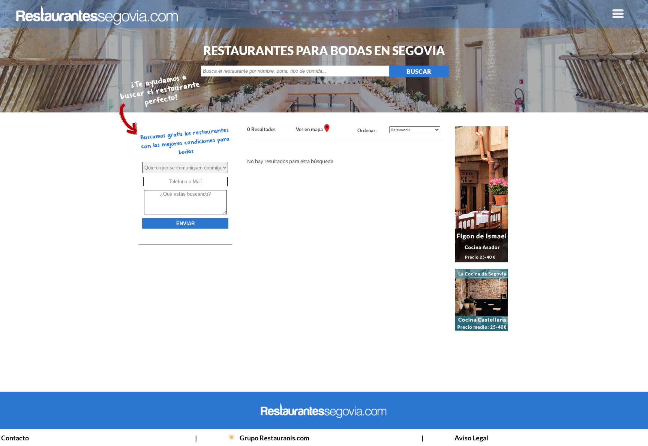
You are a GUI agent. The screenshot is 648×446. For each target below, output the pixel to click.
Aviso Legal (471, 438)
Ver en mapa (310, 129)
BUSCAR (418, 71)
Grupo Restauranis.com (274, 438)
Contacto (15, 438)
